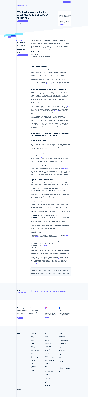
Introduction (19, 40)
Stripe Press (61, 360)
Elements (32, 349)
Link (31, 356)
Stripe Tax (58, 258)
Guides (60, 334)
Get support (61, 365)
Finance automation (48, 343)
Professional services (48, 363)
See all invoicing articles (21, 292)
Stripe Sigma (33, 366)
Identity (32, 351)
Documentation (47, 378)
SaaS (46, 351)
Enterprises (47, 334)
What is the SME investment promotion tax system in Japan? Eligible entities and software (49, 291)
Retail (46, 366)
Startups (46, 336)
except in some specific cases (43, 251)
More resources (20, 5)
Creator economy (48, 354)
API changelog (47, 382)
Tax (26, 5)
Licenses (60, 346)
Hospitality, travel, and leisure (50, 357)
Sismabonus (36, 236)
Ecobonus (66, 235)
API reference (47, 379)
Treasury (32, 370)
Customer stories (62, 336)
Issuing (32, 354)
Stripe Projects (47, 385)
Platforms (46, 350)
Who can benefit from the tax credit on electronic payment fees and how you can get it (22, 48)
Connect (32, 344)
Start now (20, 317)
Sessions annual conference (63, 340)
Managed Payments (34, 357)
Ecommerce (47, 340)
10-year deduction (53, 238)
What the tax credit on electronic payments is (21, 45)
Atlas (32, 336)
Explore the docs (62, 318)
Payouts (32, 361)
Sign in (60, 1)
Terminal (32, 369)
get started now (39, 263)
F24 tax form (56, 110)
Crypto (32, 346)
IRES (68, 106)
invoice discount (54, 186)
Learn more (61, 24)
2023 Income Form (38, 112)
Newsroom (60, 358)
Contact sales (66, 1)
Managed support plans (63, 367)
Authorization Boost (34, 337)
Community (61, 339)
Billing (32, 339)
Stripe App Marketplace (49, 371)
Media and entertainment (49, 360)
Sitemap (60, 347)
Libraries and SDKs (48, 384)
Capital (32, 340)
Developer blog (47, 387)
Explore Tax (47, 317)
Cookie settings (61, 348)
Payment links (33, 359)
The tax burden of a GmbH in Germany (39, 293)
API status (46, 381)
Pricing (46, 1)
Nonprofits (47, 361)
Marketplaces (47, 347)
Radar (32, 363)
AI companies (47, 353)
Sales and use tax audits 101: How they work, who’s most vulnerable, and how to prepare (48, 290)
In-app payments (48, 346)
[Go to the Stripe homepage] (18, 333)
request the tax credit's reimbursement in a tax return (54, 83)
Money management (48, 349)
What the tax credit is (21, 42)
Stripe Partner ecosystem (49, 372)
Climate (32, 343)
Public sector (47, 364)
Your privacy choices (62, 350)
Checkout (33, 341)
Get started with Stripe (22, 21)
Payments (33, 360)
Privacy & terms (61, 341)
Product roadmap (62, 355)
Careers (60, 357)
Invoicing (32, 353)
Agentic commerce (48, 337)
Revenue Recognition (35, 364)
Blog (59, 337)
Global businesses (48, 344)
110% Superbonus (45, 245)
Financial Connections (35, 350)
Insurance (46, 359)
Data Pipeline (33, 347)
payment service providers (46, 157)
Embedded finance (48, 341)
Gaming (46, 356)
